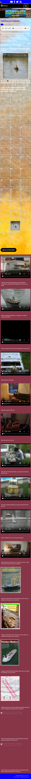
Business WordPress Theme (9, 775)
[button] (1, 80)
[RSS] (20, 2)
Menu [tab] (7, 5)
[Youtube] (11, 2)
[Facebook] (14, 2)
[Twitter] (17, 2)
